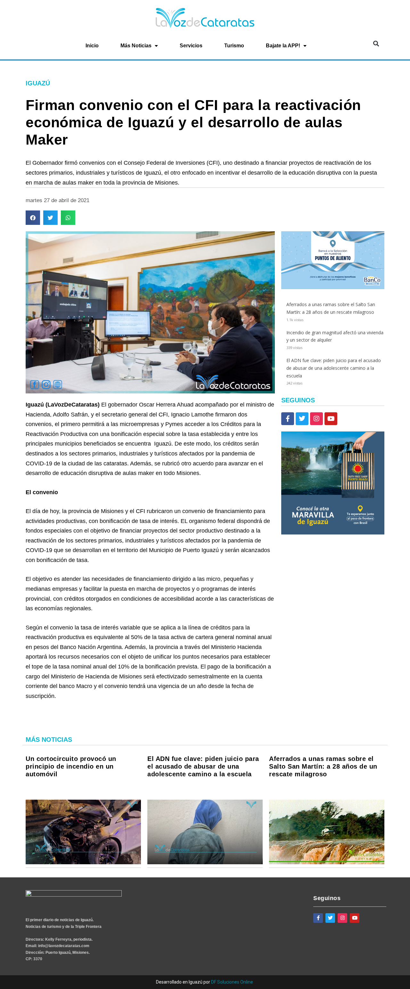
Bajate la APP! (283, 45)
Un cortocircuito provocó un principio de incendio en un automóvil (71, 766)
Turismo (234, 45)
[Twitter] (302, 418)
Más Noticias (136, 45)
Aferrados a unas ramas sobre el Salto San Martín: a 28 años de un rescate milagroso (323, 766)
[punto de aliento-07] (332, 287)
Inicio (92, 45)
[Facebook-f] (287, 418)
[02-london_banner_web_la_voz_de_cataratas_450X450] (332, 533)
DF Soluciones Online (232, 982)
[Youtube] (330, 418)
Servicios (191, 45)
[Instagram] (316, 418)
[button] (376, 43)
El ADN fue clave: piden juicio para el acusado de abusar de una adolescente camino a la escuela (333, 368)
